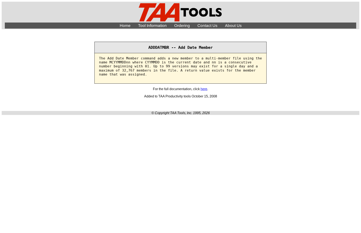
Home (125, 25)
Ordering (182, 25)
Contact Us (207, 25)
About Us (233, 25)
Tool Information (152, 25)
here (204, 89)
